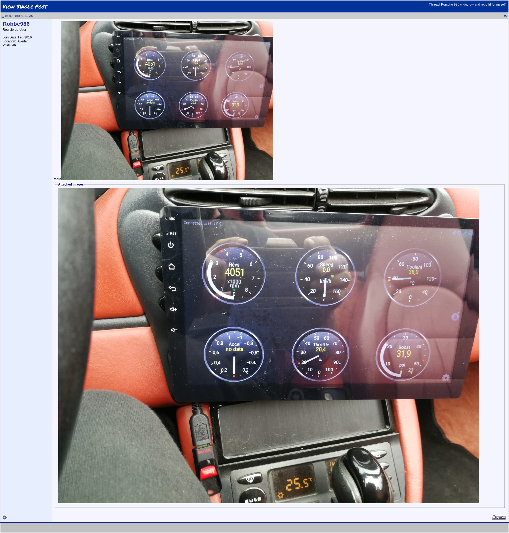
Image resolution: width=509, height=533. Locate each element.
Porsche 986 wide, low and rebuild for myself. (473, 4)
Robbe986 (16, 24)
